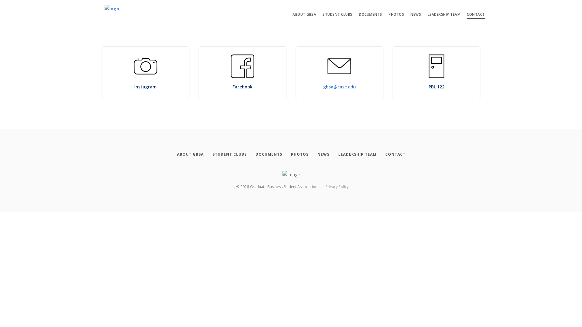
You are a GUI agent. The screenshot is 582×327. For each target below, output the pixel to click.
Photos (396, 14)
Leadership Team (444, 14)
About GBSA (304, 14)
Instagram (145, 87)
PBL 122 (436, 87)
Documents (370, 14)
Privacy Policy (337, 186)
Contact (476, 14)
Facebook (242, 87)
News (415, 14)
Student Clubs (338, 14)
